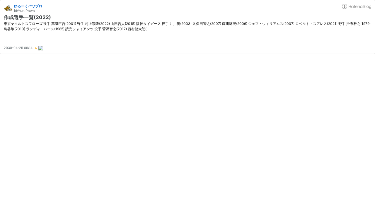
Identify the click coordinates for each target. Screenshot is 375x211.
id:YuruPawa (24, 10)
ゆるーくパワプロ (28, 6)
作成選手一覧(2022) (27, 17)
